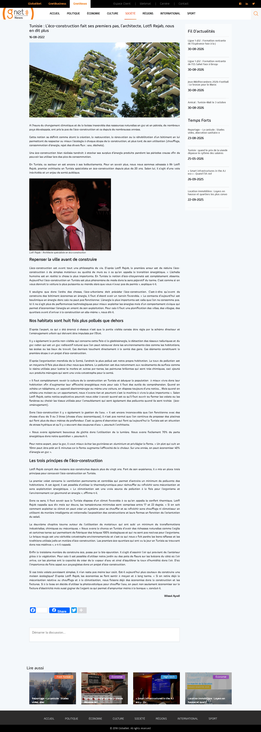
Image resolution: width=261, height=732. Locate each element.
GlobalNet (34, 3)
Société (130, 13)
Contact (184, 3)
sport (191, 13)
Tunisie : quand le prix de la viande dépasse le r (103, 700)
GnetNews (80, 3)
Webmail (145, 3)
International (170, 13)
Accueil (55, 13)
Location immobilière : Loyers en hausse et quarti (206, 700)
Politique (73, 13)
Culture (112, 13)
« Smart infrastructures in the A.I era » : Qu (155, 700)
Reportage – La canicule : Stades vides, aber (50, 700)
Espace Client (122, 3)
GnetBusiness (57, 3)
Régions (148, 13)
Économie (93, 13)
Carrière (165, 3)
